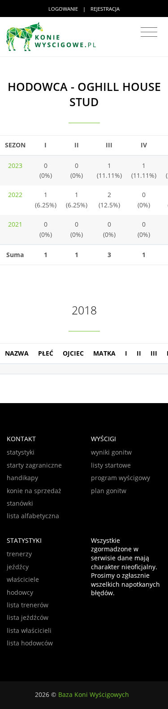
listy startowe (111, 465)
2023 (15, 165)
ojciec (73, 353)
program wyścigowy (120, 477)
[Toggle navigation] (149, 32)
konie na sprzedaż (34, 490)
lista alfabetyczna (33, 515)
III (154, 353)
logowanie (63, 8)
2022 (15, 194)
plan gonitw (108, 490)
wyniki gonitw (111, 452)
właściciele (23, 579)
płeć (45, 353)
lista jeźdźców (27, 617)
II (139, 353)
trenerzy (19, 554)
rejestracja (105, 8)
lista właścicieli (29, 630)
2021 (15, 224)
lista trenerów (27, 605)
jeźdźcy (18, 567)
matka (104, 353)
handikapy (22, 477)
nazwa (17, 353)
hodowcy (20, 592)
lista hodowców (30, 643)
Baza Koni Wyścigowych (93, 694)
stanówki (20, 503)
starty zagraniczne (34, 465)
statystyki (20, 452)
